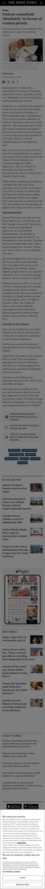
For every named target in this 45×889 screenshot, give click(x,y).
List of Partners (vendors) (11, 872)
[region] (22, 849)
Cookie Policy (21, 843)
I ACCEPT (22, 878)
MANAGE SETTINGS (22, 885)
